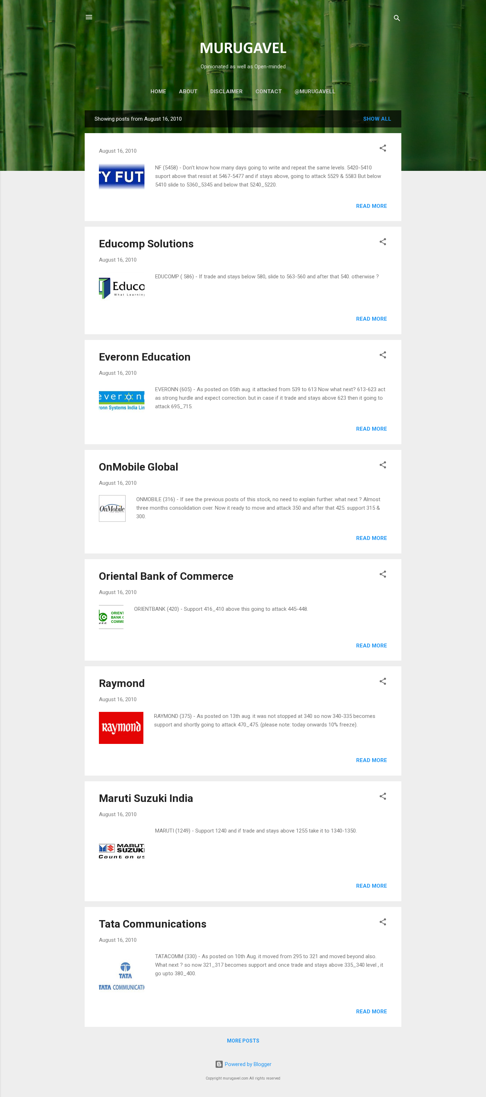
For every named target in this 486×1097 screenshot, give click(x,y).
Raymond (122, 683)
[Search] (397, 19)
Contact (268, 91)
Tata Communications (152, 924)
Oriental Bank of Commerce (166, 576)
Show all (377, 119)
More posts (243, 1041)
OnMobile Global (138, 467)
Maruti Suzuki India (146, 798)
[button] (383, 149)
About (188, 91)
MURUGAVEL (243, 49)
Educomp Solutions (146, 243)
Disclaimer (226, 91)
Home (158, 91)
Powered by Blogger (247, 1064)
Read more (371, 206)
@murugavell (315, 91)
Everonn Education (145, 357)
